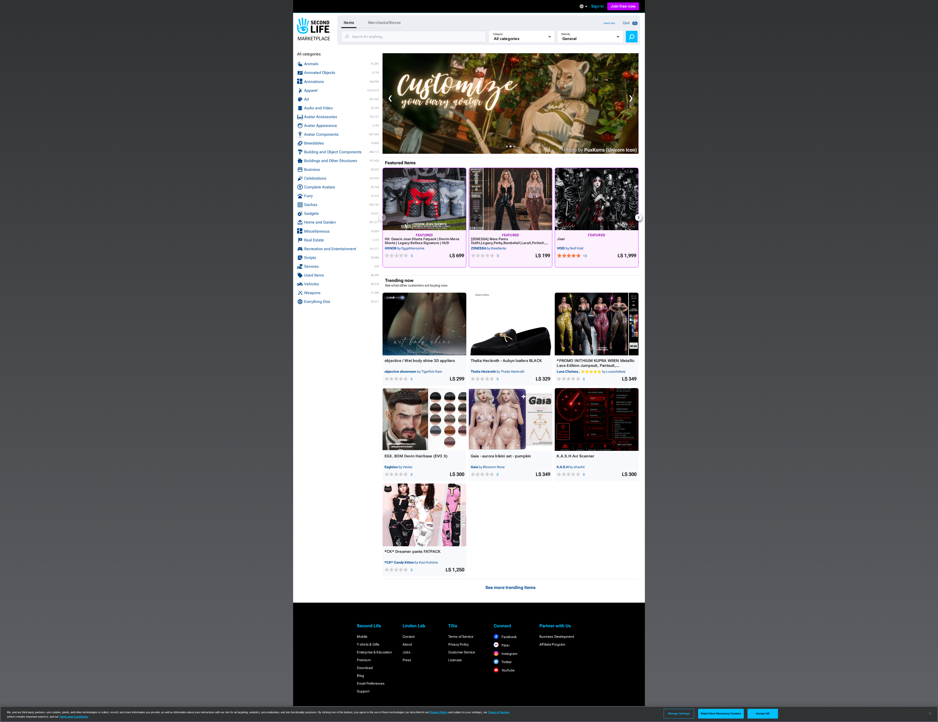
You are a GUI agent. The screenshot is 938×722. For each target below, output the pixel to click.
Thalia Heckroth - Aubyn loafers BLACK (506, 360)
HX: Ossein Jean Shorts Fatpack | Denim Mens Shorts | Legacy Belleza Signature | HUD (422, 241)
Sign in (597, 6)
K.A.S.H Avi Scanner (575, 456)
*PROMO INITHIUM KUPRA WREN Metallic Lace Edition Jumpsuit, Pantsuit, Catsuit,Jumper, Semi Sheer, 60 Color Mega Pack (596, 368)
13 (585, 256)
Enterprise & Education (374, 652)
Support (363, 691)
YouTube (507, 670)
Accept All (762, 713)
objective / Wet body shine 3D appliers (419, 360)
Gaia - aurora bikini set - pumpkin (501, 456)
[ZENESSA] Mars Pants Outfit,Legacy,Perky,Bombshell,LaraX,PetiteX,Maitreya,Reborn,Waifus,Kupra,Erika (509, 243)
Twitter (506, 662)
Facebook (509, 637)
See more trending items (510, 587)
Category (498, 34)
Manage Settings (679, 713)
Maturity (565, 34)
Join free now (623, 6)
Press (407, 660)
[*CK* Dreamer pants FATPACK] (424, 515)
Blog (360, 676)
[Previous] (382, 217)
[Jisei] (596, 199)
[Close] (930, 713)
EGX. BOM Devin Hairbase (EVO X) (416, 456)
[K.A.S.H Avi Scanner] (597, 419)
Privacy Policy (458, 644)
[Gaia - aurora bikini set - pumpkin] (511, 419)
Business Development (556, 637)
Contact (409, 637)
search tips (609, 23)
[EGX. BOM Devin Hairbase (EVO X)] (424, 419)
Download (365, 668)
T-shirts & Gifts (368, 644)
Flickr (505, 645)
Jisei (561, 239)
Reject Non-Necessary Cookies (721, 713)
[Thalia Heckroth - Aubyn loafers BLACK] (511, 324)
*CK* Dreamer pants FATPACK (412, 551)
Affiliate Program (552, 644)
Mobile (362, 637)
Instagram (509, 654)
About (407, 644)
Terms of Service (460, 637)
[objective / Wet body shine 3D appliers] (424, 324)
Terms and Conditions (73, 716)
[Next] (638, 217)
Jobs (406, 652)
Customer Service (461, 652)
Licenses (455, 660)
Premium (364, 660)
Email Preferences (370, 683)
